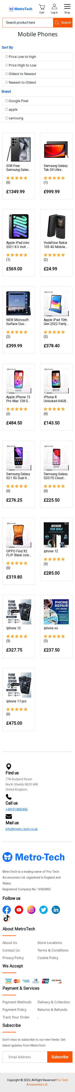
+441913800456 (17, 809)
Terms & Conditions (53, 950)
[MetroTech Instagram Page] (31, 909)
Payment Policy (14, 1009)
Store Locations (50, 942)
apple (13, 109)
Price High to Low (22, 65)
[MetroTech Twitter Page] (43, 909)
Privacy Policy (13, 958)
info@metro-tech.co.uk (22, 829)
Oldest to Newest (22, 74)
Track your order (16, 1017)
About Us (9, 942)
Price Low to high (22, 56)
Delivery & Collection (54, 1002)
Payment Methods (16, 1002)
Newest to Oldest (22, 82)
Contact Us (11, 950)
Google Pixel (18, 101)
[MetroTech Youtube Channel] (19, 909)
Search (66, 23)
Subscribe (59, 1057)
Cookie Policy (48, 958)
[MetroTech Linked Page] (56, 909)
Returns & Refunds (52, 1009)
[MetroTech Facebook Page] (6, 909)
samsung (15, 118)
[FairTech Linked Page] (6, 918)
